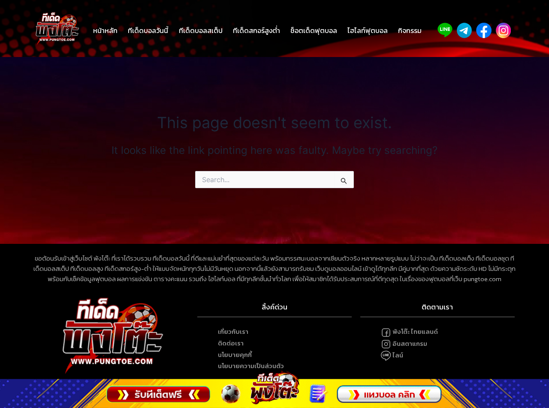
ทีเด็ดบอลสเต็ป (201, 30)
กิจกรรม (410, 30)
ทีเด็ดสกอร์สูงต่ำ (256, 30)
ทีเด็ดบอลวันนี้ (148, 30)
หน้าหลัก (105, 30)
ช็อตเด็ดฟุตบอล (313, 30)
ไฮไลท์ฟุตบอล (367, 30)
